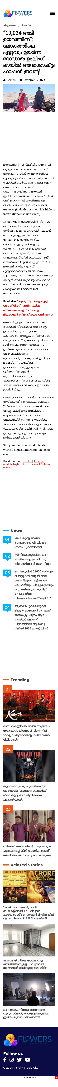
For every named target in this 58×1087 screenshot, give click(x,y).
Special (26, 25)
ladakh (27, 461)
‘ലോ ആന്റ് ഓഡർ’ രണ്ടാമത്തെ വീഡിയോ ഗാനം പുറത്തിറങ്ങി (30, 543)
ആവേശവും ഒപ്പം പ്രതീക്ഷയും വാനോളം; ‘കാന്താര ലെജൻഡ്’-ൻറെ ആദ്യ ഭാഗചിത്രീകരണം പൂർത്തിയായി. (25, 793)
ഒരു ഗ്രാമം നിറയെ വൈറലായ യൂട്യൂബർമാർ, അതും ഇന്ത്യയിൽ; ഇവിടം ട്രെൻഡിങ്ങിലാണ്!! (26, 1013)
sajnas (11, 80)
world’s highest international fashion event (26, 466)
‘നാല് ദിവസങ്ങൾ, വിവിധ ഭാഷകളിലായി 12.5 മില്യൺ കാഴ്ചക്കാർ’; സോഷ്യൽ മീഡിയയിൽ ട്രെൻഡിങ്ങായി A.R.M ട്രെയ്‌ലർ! (28, 913)
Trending (40, 461)
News (16, 530)
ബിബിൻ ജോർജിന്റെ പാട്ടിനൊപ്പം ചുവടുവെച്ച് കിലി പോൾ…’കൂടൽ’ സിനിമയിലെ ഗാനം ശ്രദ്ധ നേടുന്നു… (28, 851)
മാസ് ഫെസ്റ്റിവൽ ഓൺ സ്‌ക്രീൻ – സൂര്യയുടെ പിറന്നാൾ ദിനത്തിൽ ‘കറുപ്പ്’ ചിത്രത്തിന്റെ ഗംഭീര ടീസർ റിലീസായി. (26, 733)
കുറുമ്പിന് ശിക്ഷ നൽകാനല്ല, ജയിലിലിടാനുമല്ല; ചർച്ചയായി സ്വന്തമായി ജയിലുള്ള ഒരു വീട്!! (25, 964)
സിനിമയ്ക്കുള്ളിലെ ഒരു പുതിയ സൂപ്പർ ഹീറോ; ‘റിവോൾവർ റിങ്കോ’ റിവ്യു (33, 559)
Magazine (9, 25)
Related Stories (26, 865)
